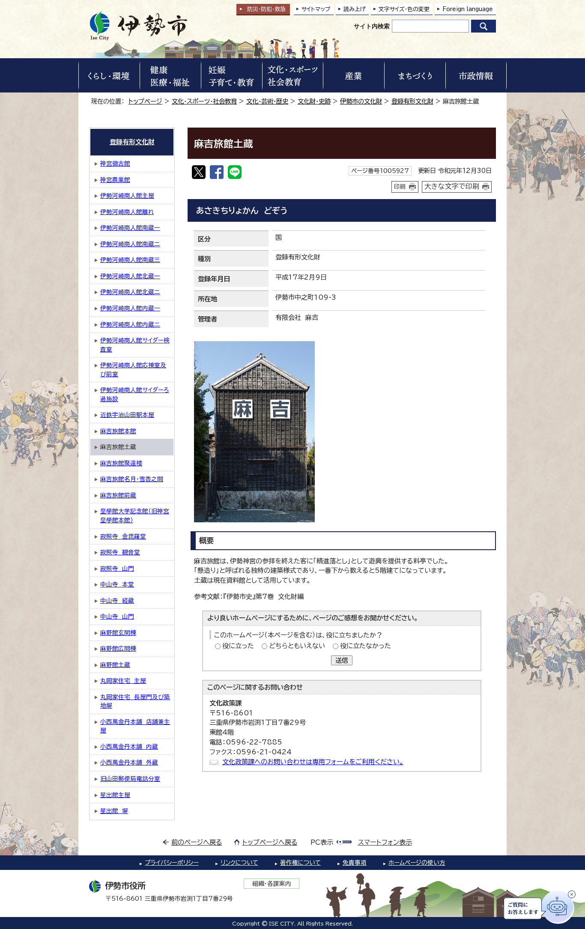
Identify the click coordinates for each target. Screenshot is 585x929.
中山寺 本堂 (117, 584)
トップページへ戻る (270, 842)
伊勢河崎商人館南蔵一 (130, 228)
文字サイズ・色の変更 (404, 9)
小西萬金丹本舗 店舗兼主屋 (135, 726)
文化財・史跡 (314, 101)
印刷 (400, 187)
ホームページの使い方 (416, 863)
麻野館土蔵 (115, 665)
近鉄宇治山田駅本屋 (127, 415)
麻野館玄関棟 (118, 633)
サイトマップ (316, 9)
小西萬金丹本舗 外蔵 (129, 762)
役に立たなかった (365, 646)
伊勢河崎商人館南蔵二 (130, 244)
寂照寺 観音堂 (120, 552)
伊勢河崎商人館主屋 (127, 196)
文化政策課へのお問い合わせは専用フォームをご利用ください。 (312, 762)
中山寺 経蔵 (117, 601)
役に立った (238, 646)
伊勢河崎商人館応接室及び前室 (133, 369)
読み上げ (354, 9)
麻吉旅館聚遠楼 (121, 463)
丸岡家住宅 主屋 (123, 681)
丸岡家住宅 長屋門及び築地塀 (135, 701)
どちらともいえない (297, 646)
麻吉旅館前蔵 (118, 495)
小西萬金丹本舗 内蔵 (129, 747)
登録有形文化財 (412, 101)
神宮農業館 (115, 180)
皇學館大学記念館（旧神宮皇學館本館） (134, 515)
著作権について (300, 863)
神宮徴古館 (115, 164)
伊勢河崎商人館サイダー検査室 (135, 344)
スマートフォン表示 (385, 842)
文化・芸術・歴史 (267, 101)
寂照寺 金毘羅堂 (123, 536)
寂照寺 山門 (117, 569)
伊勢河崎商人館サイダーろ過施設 (134, 394)
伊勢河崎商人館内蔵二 (130, 325)
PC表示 (321, 842)
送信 (341, 660)
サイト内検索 (372, 26)
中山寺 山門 (117, 616)
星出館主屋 (115, 795)
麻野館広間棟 (118, 649)
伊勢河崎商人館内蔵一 (130, 308)
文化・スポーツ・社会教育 (204, 101)
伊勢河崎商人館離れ (127, 212)
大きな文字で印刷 (451, 186)
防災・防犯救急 (266, 9)
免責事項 (355, 863)
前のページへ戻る (196, 842)
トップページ (145, 101)
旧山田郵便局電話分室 (130, 779)
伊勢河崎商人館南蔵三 (130, 260)
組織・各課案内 (271, 884)
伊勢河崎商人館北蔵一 (130, 276)
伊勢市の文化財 (361, 101)
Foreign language (467, 9)
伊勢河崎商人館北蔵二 (130, 292)
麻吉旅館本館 (118, 431)
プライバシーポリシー (172, 863)
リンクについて (239, 863)
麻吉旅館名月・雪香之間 (131, 479)
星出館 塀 (114, 811)
